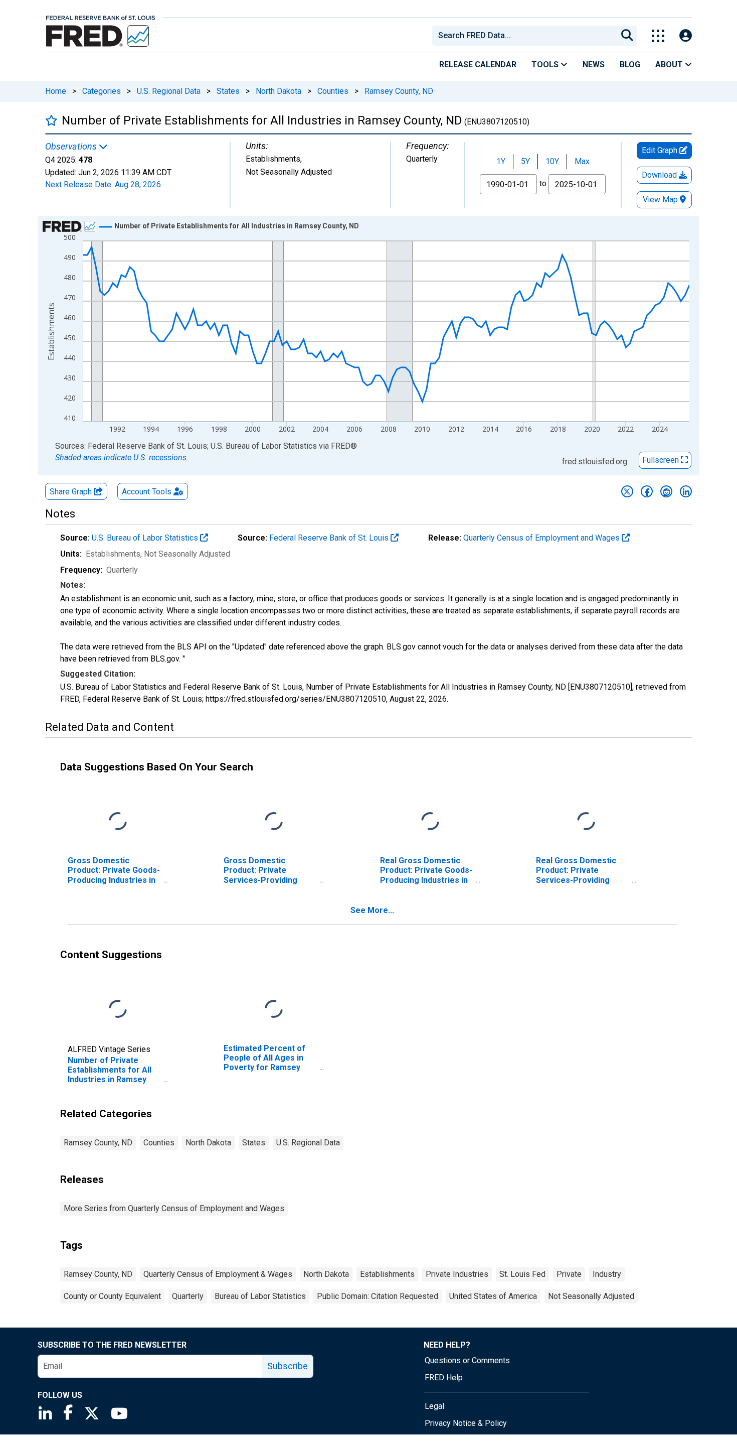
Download (660, 175)
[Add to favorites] (51, 120)
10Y (552, 161)
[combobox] (524, 36)
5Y (525, 161)
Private (569, 1274)
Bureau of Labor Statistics (260, 1296)
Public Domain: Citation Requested (377, 1296)
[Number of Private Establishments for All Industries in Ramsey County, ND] (118, 1009)
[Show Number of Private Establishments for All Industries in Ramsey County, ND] (236, 226)
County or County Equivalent (112, 1296)
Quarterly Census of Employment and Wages (542, 538)
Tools (546, 64)
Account (146, 491)
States (228, 91)
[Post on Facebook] (647, 491)
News (594, 64)
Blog (630, 64)
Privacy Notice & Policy (466, 1423)
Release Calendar (477, 64)
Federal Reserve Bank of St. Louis (330, 538)
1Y (500, 161)
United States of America (493, 1296)
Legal (434, 1406)
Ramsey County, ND (398, 91)
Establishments (387, 1274)
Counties (332, 91)
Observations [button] (72, 146)
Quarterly (188, 1296)
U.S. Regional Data (169, 91)
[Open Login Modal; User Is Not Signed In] (685, 36)
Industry (607, 1274)
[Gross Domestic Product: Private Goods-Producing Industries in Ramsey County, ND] (118, 822)
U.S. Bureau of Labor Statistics (146, 538)
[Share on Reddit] (666, 491)
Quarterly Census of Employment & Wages (217, 1274)
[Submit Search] (627, 36)
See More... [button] (372, 910)
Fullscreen (661, 460)
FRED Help (444, 1377)
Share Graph (72, 491)
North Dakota (278, 91)
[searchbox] (526, 36)
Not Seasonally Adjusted (591, 1296)
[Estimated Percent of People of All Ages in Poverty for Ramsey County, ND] (274, 1009)
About (670, 64)
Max (582, 161)
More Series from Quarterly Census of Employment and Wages (174, 1208)
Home (55, 91)
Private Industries (457, 1274)
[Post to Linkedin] (686, 491)
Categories (101, 91)
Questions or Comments (467, 1360)
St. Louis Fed (522, 1274)
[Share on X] (627, 491)
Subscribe (287, 1366)
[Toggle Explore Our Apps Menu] (658, 36)
